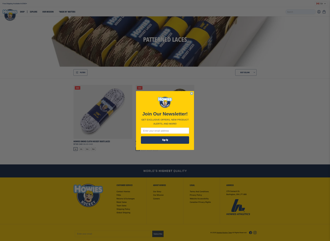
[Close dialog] (191, 93)
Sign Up (165, 140)
